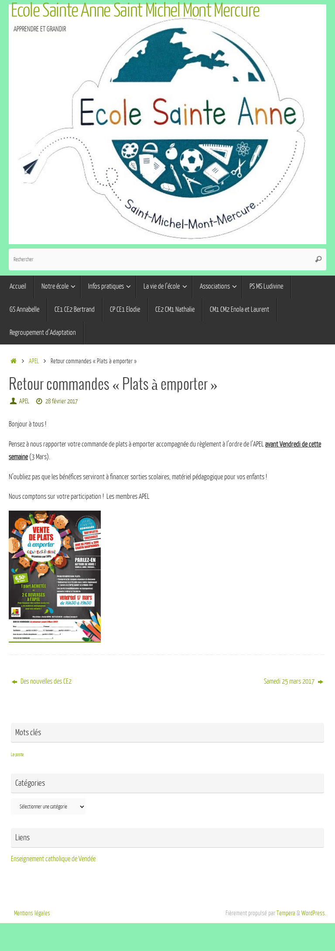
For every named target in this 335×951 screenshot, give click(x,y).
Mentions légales (32, 913)
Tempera (286, 913)
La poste (17, 754)
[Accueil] (13, 361)
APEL (34, 361)
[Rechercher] (318, 259)
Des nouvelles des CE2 (45, 681)
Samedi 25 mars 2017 (290, 681)
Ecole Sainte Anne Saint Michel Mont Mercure (135, 10)
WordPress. (313, 913)
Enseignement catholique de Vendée (53, 859)
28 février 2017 (61, 401)
